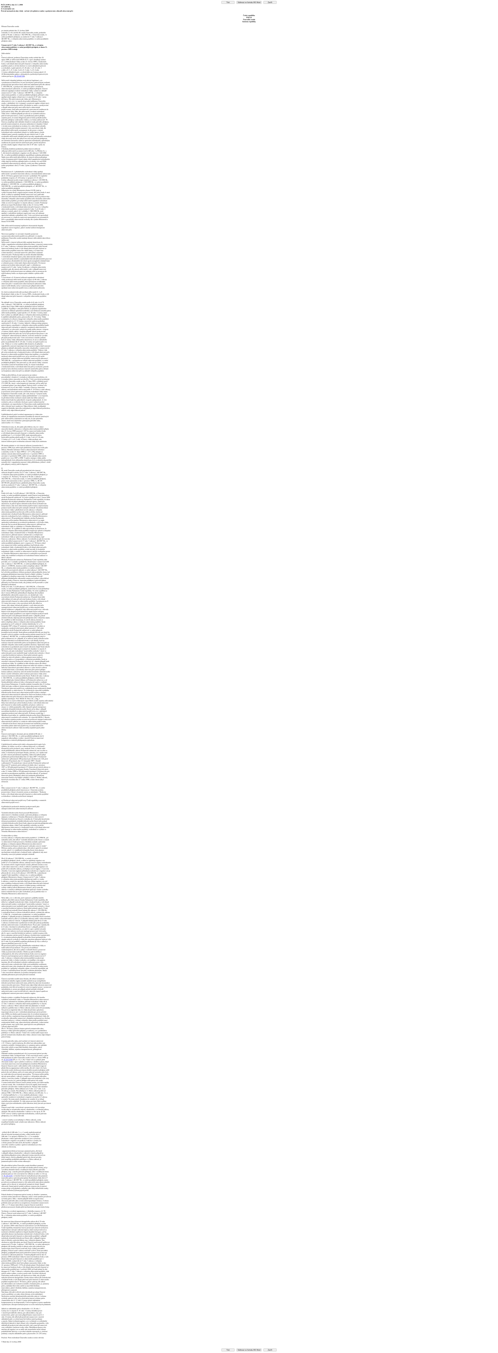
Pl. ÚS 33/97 (8, 1176)
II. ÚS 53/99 (8, 1060)
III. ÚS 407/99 (19, 76)
